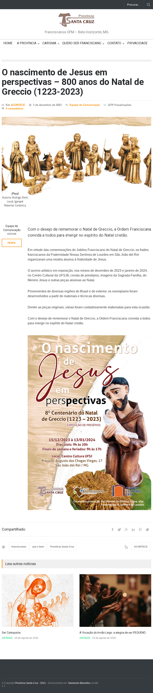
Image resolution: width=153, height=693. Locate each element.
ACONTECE (18, 104)
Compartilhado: (14, 529)
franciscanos (18, 546)
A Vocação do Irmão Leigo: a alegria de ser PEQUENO (112, 632)
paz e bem (38, 546)
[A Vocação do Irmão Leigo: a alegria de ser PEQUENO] (115, 600)
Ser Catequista (11, 632)
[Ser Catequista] (38, 600)
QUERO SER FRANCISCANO (81, 43)
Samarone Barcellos (79, 683)
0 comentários (14, 108)
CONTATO (114, 43)
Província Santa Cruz (62, 546)
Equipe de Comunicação (85, 104)
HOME (7, 43)
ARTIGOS (7, 638)
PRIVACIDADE (137, 43)
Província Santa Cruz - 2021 (30, 683)
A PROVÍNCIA (26, 43)
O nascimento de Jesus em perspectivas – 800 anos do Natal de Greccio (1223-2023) (73, 82)
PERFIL (12, 243)
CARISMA (49, 43)
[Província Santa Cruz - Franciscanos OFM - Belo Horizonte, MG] (76, 20)
